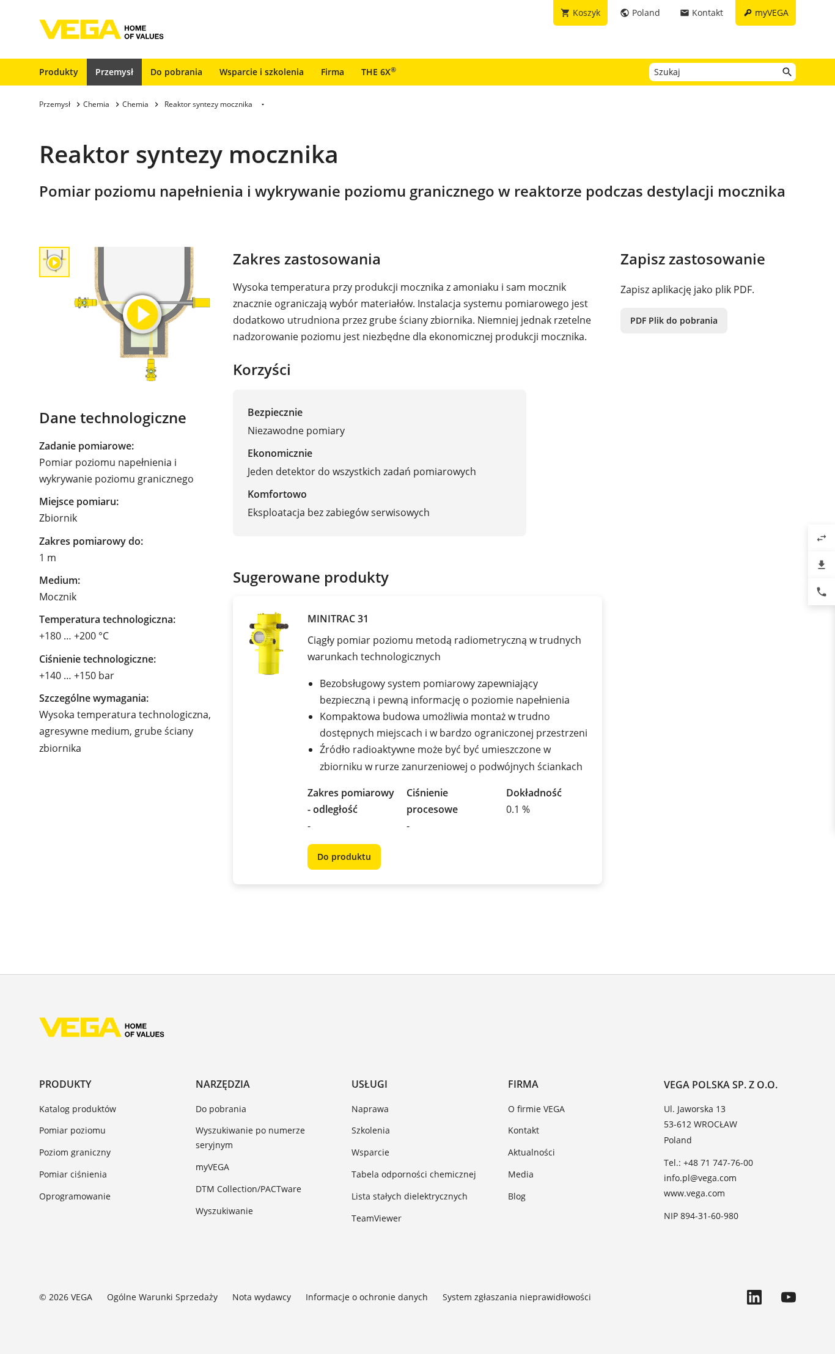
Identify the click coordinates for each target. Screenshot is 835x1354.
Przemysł (114, 72)
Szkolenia (370, 1130)
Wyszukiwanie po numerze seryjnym (250, 1137)
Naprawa (370, 1109)
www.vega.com (694, 1193)
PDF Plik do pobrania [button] (674, 320)
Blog (517, 1196)
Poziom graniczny (75, 1152)
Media (521, 1174)
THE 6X (378, 71)
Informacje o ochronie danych (367, 1297)
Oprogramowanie (75, 1196)
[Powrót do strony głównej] (101, 1027)
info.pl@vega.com (700, 1178)
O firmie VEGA (536, 1109)
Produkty (58, 72)
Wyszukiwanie (224, 1211)
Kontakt (523, 1130)
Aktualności (531, 1152)
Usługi (369, 1084)
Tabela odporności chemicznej (413, 1174)
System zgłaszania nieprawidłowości (517, 1297)
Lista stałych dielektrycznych (409, 1196)
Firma (332, 72)
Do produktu (344, 856)
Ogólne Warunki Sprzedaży (162, 1297)
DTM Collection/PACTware (248, 1189)
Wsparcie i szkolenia (261, 72)
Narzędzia (223, 1084)
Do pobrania (176, 72)
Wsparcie (370, 1152)
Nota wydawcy (261, 1297)
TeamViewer (376, 1218)
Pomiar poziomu (72, 1130)
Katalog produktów (77, 1109)
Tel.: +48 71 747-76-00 (708, 1162)
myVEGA (212, 1167)
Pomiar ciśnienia (73, 1174)
